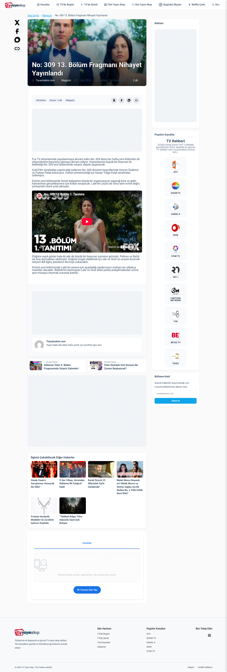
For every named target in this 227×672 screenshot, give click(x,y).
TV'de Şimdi (103, 638)
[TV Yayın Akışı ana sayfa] (27, 631)
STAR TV (151, 651)
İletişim (191, 667)
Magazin (47, 15)
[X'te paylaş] (17, 22)
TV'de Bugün (103, 634)
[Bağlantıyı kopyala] (17, 48)
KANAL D (151, 642)
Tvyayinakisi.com (45, 80)
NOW (149, 647)
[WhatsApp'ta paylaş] (17, 39)
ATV (149, 634)
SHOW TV (151, 638)
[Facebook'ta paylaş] (17, 31)
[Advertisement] (87, 130)
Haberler (101, 647)
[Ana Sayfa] (16, 4)
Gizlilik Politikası (205, 667)
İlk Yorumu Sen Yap (87, 589)
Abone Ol (176, 401)
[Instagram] (209, 635)
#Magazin (70, 100)
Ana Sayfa (33, 15)
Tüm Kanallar (103, 642)
